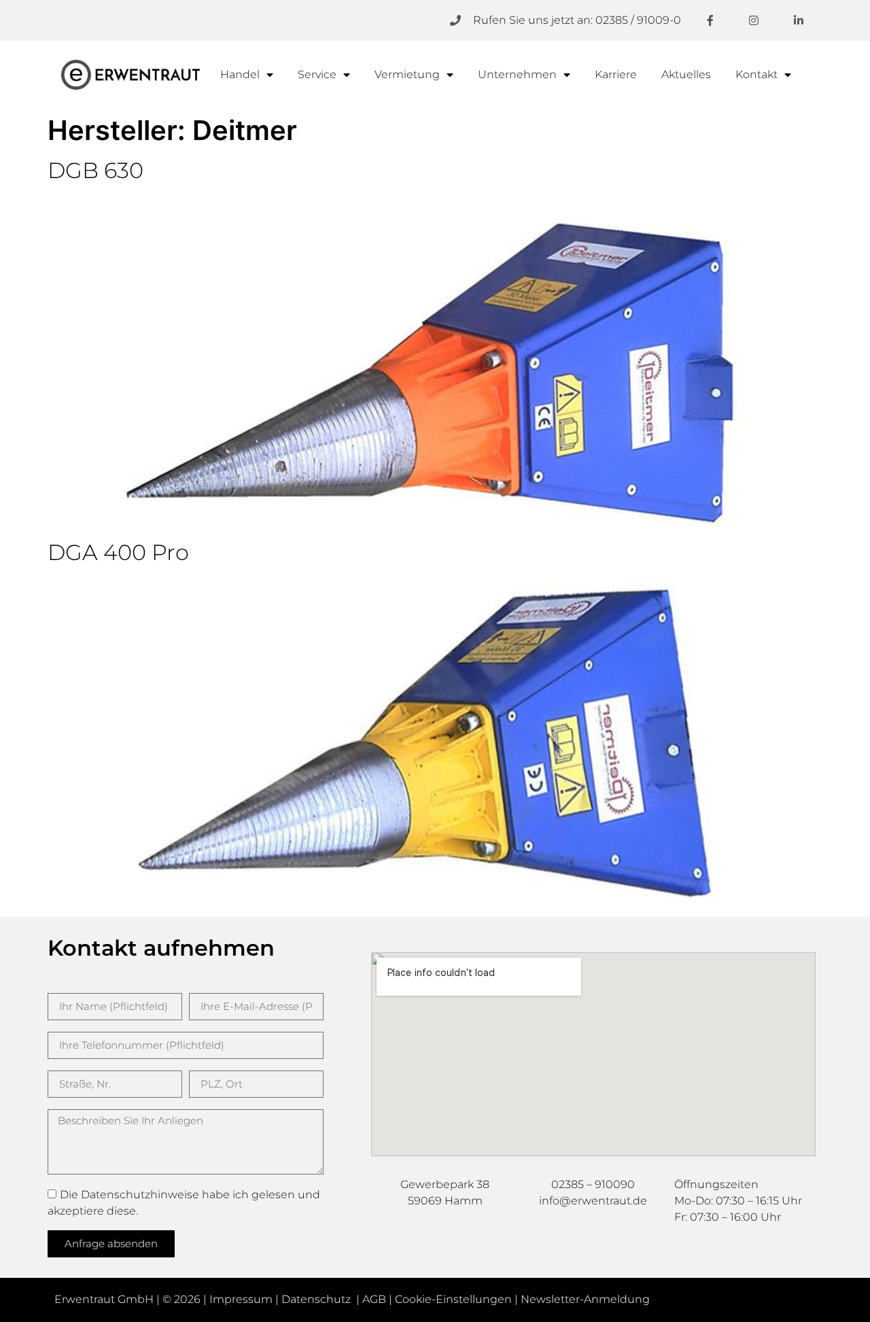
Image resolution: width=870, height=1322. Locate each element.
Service (317, 74)
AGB (374, 1299)
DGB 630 (95, 170)
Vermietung (407, 74)
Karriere (616, 74)
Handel (240, 74)
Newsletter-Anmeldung (585, 1299)
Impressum (241, 1299)
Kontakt (756, 74)
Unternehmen (517, 74)
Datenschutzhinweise (140, 1194)
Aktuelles (686, 74)
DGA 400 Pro (118, 552)
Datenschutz (317, 1299)
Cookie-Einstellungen (453, 1299)
